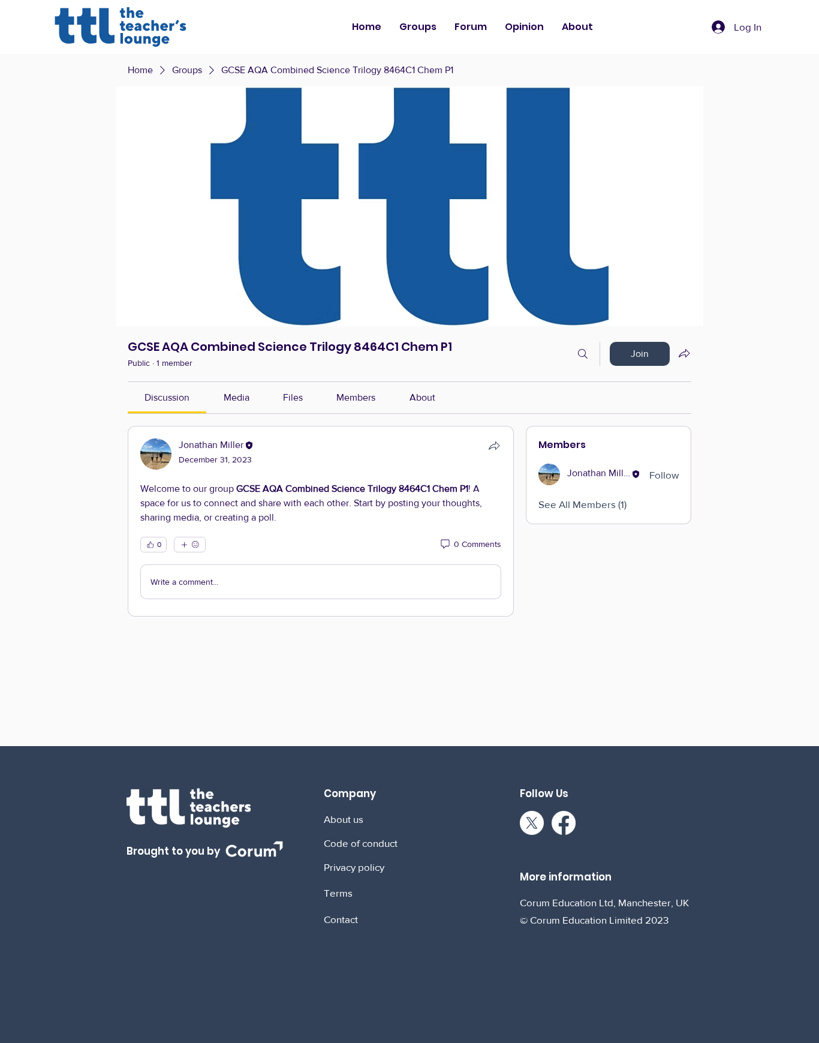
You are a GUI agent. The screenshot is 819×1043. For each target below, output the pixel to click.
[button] (417, 27)
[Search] (583, 354)
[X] (532, 823)
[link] (166, 397)
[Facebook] (564, 823)
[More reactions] (190, 544)
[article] (321, 521)
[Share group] (684, 353)
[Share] (494, 445)
